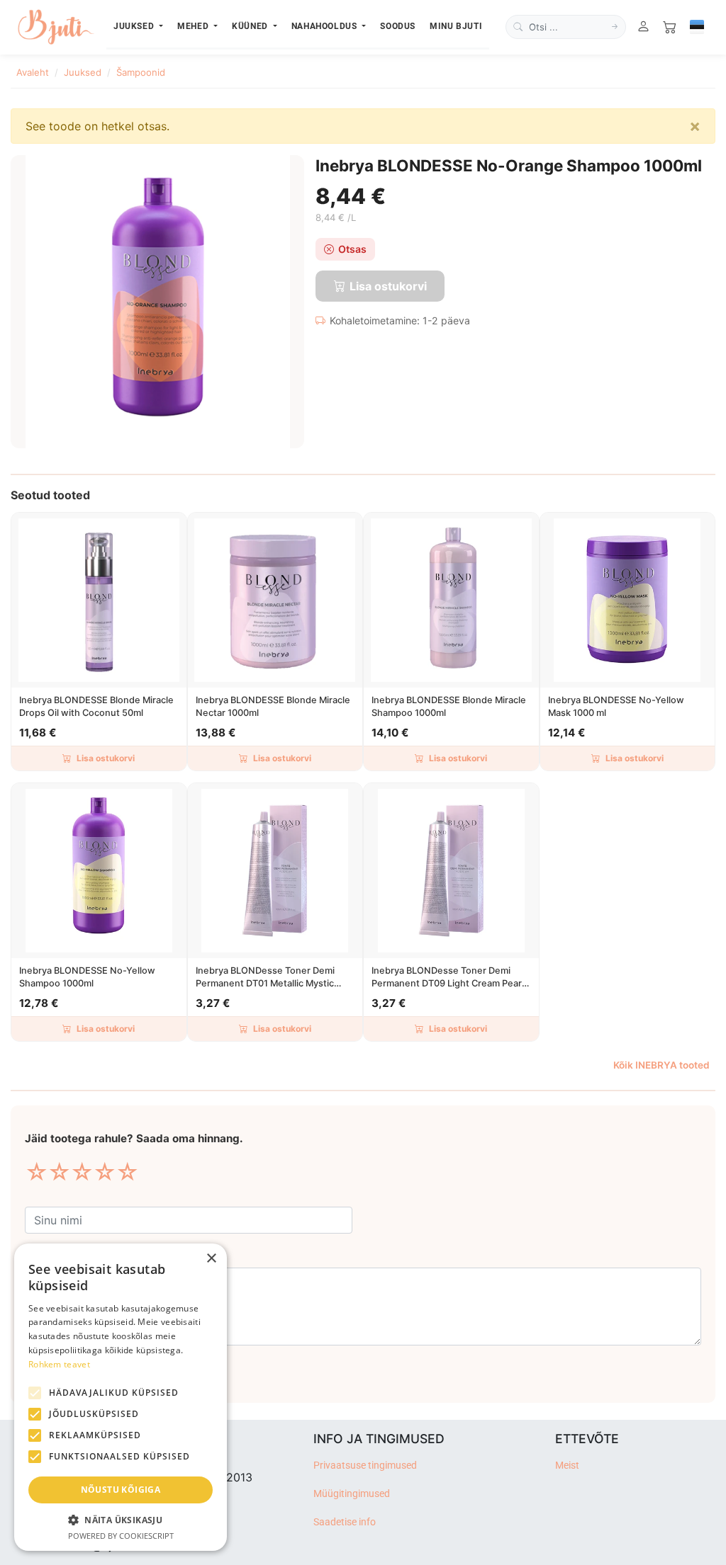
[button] (120, 1520)
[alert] (120, 1397)
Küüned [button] (251, 26)
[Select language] (697, 27)
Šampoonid (140, 72)
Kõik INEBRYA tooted (661, 1065)
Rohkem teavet (59, 1364)
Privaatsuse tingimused (365, 1465)
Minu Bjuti (456, 26)
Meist (567, 1465)
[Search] (614, 27)
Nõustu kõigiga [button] (121, 1490)
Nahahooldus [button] (325, 26)
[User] (643, 27)
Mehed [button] (194, 26)
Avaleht (32, 72)
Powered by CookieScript (121, 1535)
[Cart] (669, 27)
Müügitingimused (351, 1494)
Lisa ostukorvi (106, 758)
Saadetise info (344, 1522)
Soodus (397, 26)
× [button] (211, 1258)
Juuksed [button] (135, 26)
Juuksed (82, 72)
